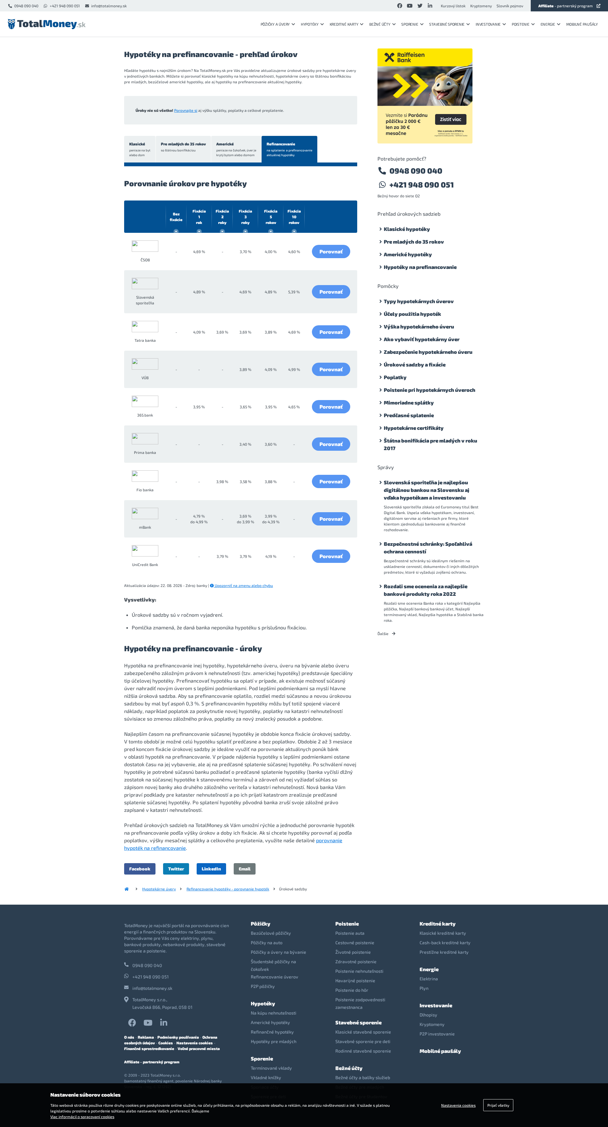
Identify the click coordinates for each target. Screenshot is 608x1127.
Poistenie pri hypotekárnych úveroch (429, 390)
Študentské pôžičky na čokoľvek (273, 965)
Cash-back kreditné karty (445, 942)
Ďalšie (383, 633)
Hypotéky (310, 24)
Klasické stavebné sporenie (363, 1032)
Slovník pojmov (510, 5)
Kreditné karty (344, 24)
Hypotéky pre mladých (273, 1041)
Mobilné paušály (582, 24)
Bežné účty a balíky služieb (362, 1077)
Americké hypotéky (408, 254)
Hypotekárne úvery (159, 889)
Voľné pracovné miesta (199, 1048)
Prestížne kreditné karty (444, 952)
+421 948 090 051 (65, 5)
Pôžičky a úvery (275, 24)
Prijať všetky (498, 1105)
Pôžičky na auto (266, 942)
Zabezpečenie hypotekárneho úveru (428, 352)
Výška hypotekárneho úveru (419, 326)
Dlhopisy (428, 1014)
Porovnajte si (185, 110)
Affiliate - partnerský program (152, 1062)
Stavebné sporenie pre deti (362, 1041)
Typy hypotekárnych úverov (419, 301)
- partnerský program (565, 5)
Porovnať (331, 251)
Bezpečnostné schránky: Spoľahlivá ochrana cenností (428, 547)
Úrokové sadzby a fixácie (415, 364)
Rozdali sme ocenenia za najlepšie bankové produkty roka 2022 (425, 590)
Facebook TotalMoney (132, 1023)
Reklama (146, 1037)
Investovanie (488, 24)
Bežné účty (379, 24)
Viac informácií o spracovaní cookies (82, 1116)
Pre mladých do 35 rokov (183, 147)
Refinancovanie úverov (274, 976)
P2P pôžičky (263, 986)
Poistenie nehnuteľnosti (359, 971)
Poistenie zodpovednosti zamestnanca (360, 1003)
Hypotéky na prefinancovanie (420, 267)
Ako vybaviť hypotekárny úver (421, 339)
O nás (129, 1037)
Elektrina (429, 978)
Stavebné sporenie (447, 24)
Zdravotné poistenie (356, 961)
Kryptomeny (481, 5)
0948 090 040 (26, 5)
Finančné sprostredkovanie (149, 1048)
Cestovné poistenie (354, 942)
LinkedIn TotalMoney (164, 1023)
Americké (236, 149)
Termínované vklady (271, 1068)
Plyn (424, 988)
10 (294, 217)
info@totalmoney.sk (109, 5)
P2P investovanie (437, 1033)
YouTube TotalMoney (148, 1023)
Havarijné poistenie (355, 980)
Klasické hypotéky (407, 229)
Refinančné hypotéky (272, 1032)
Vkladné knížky (266, 1077)
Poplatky (395, 377)
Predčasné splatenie (409, 415)
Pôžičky (260, 923)
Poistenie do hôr (351, 990)
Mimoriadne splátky (409, 402)
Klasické (139, 149)
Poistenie (520, 24)
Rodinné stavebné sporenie (363, 1051)
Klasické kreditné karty (443, 933)
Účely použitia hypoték (412, 314)
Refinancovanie (289, 149)
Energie (548, 24)
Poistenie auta (349, 933)
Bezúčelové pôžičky (271, 933)
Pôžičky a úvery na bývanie (278, 952)
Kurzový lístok (453, 5)
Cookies (165, 1043)
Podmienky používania (178, 1037)
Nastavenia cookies (194, 1043)
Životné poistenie (353, 952)
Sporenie (409, 24)
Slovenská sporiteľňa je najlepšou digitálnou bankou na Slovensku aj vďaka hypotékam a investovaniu (426, 489)
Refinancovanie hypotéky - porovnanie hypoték (228, 889)
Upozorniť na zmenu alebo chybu (243, 585)
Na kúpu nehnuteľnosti (273, 1013)
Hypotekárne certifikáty (414, 428)
